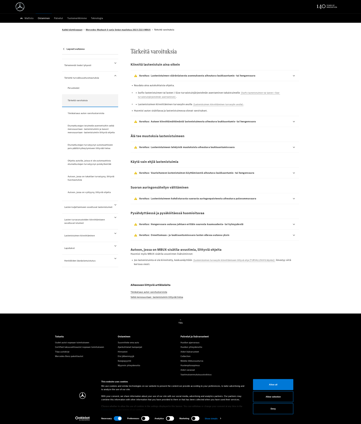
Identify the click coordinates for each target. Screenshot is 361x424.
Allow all (273, 384)
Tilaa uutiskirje (62, 351)
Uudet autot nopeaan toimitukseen (72, 342)
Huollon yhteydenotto (191, 347)
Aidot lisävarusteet (189, 351)
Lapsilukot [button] (69, 248)
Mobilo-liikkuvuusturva (191, 360)
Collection (185, 356)
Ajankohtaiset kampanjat (130, 347)
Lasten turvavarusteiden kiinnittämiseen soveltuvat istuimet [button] (84, 221)
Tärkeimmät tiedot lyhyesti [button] (77, 65)
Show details (211, 418)
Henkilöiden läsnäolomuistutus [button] (79, 260)
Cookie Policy (108, 409)
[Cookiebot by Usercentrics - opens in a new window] (82, 418)
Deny (273, 408)
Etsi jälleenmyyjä (126, 356)
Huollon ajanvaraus (189, 342)
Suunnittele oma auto (128, 342)
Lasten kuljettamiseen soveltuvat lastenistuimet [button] (88, 207)
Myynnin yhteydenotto (129, 365)
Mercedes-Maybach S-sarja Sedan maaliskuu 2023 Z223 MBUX (118, 29)
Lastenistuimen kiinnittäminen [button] (79, 235)
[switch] (145, 418)
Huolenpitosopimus (190, 365)
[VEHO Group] (20, 6)
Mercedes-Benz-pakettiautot (69, 356)
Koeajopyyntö (124, 360)
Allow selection (273, 396)
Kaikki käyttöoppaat (72, 29)
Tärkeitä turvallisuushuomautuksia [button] (81, 77)
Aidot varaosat (187, 369)
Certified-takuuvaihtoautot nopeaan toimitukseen (79, 347)
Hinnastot (122, 351)
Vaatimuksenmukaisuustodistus (196, 374)
